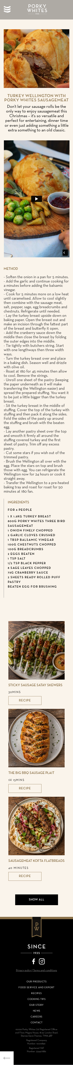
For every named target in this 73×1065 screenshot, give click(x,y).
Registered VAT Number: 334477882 (36, 1050)
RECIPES (36, 993)
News (36, 1011)
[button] (7, 9)
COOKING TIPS (36, 999)
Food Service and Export (36, 987)
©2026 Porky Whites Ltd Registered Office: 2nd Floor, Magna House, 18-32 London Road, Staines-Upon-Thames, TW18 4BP (36, 1032)
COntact (37, 1022)
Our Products (36, 981)
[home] (36, 10)
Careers (36, 1016)
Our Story (36, 1005)
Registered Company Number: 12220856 (36, 1042)
